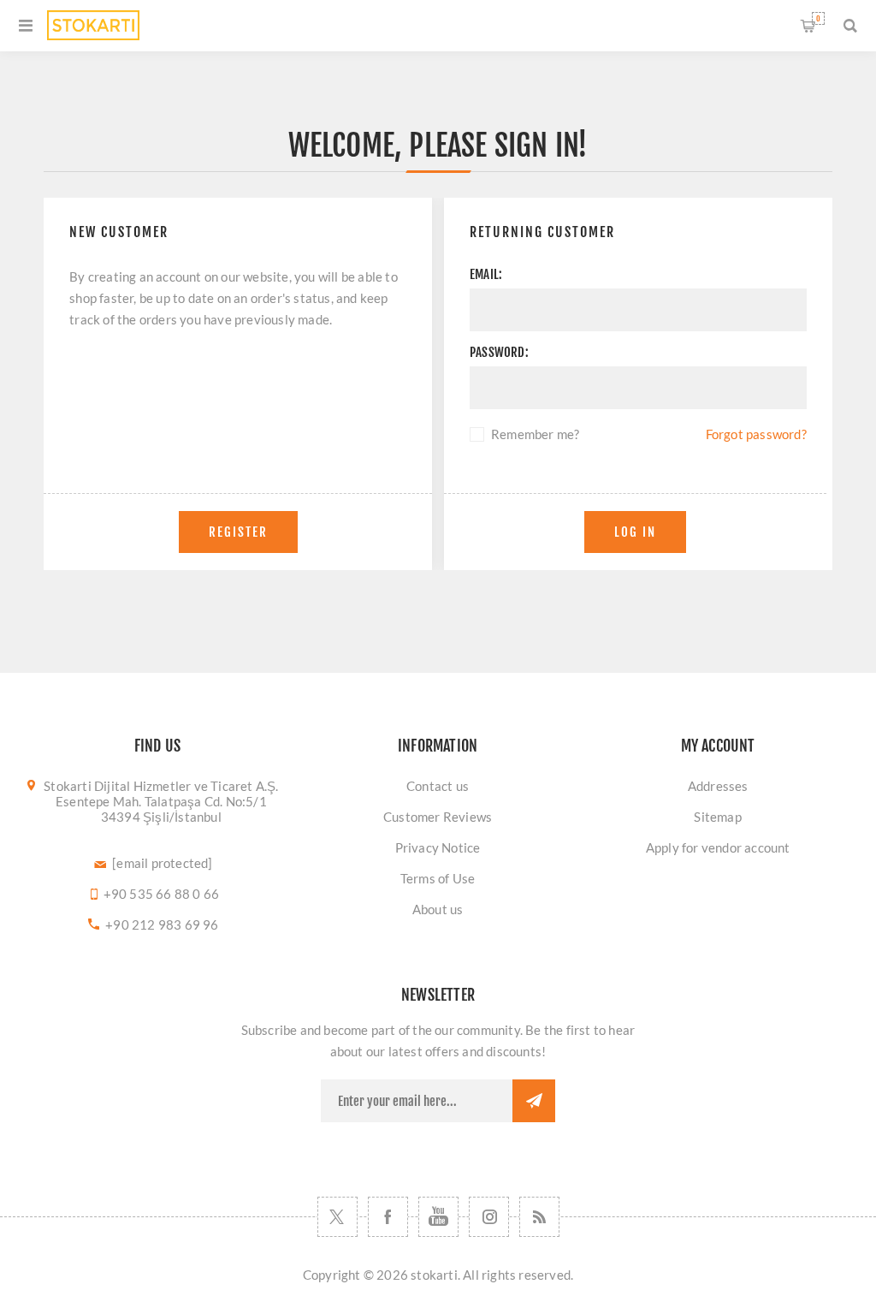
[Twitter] (337, 1217)
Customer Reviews (437, 816)
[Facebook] (388, 1217)
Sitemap (717, 816)
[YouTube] (438, 1217)
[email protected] (162, 863)
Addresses (718, 786)
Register (238, 532)
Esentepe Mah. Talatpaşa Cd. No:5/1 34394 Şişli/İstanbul (161, 809)
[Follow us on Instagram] (489, 1217)
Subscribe (533, 1100)
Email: (486, 274)
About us (438, 909)
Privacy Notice (438, 847)
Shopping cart (818, 18)
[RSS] (539, 1217)
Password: (499, 352)
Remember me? (535, 434)
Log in (635, 532)
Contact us (437, 786)
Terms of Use (437, 878)
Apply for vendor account (718, 847)
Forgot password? (756, 434)
